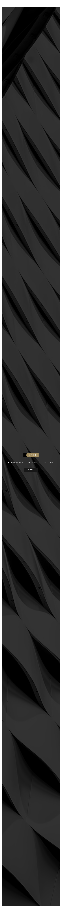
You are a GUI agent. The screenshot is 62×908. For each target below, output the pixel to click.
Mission (31, 4)
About (36, 4)
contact (54, 4)
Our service (47, 4)
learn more (31, 469)
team (41, 4)
